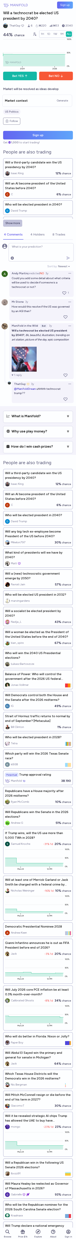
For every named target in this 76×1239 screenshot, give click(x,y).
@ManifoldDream (25, 389)
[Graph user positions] (34, 34)
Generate (62, 100)
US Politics (12, 111)
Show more (12, 223)
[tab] (13, 235)
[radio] (42, 34)
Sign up (65, 5)
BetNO (54, 76)
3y (46, 273)
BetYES (18, 76)
